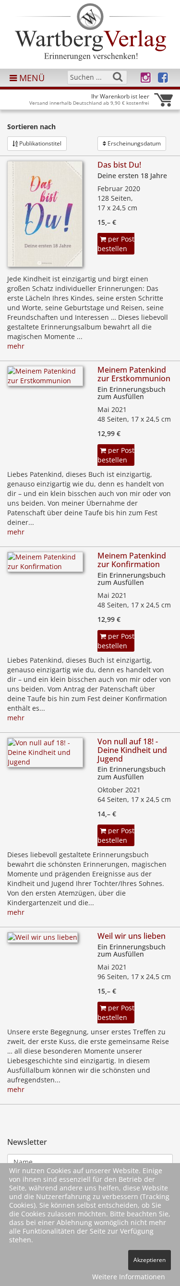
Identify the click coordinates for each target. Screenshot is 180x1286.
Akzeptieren (149, 1260)
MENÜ (31, 78)
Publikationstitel (39, 143)
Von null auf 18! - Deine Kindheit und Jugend (132, 750)
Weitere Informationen (128, 1276)
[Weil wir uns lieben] (42, 940)
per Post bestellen (115, 243)
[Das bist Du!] (45, 216)
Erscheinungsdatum (133, 143)
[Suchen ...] (117, 77)
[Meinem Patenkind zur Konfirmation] (45, 565)
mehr (15, 346)
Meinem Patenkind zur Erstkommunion (133, 374)
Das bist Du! (119, 164)
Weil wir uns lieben (131, 936)
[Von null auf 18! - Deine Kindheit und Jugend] (45, 755)
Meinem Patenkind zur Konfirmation (131, 560)
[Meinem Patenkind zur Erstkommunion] (45, 379)
